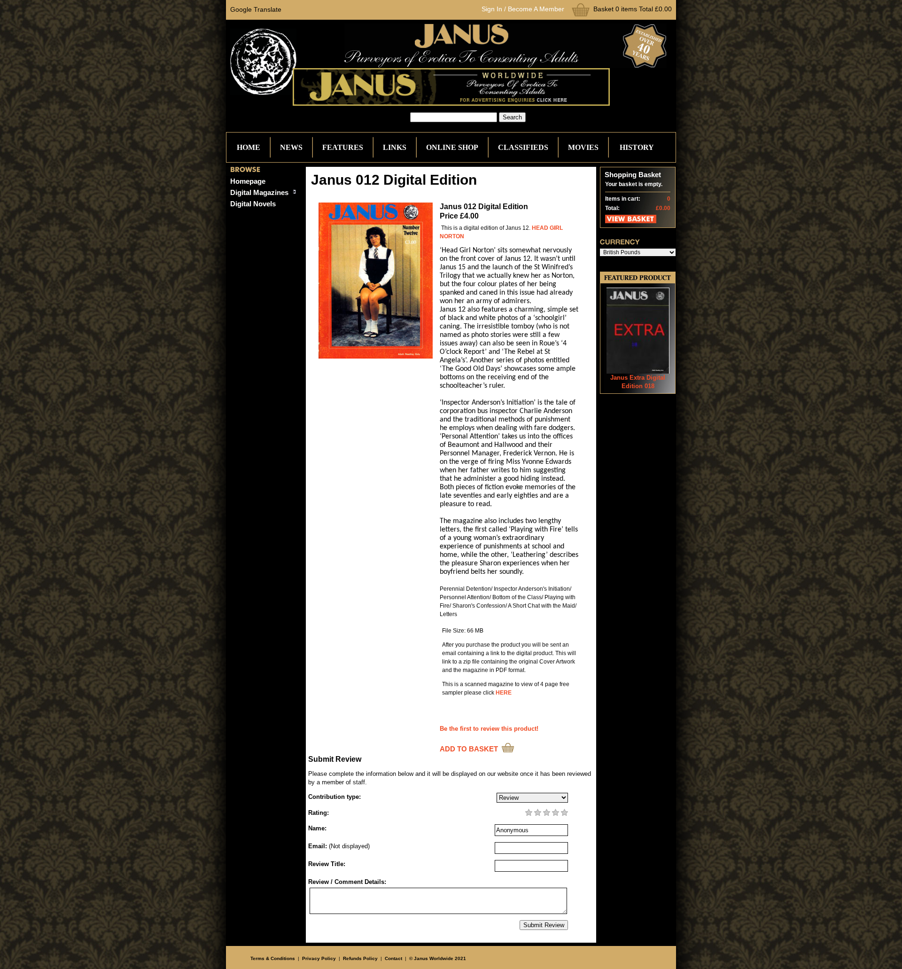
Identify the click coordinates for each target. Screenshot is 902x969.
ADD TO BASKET (469, 749)
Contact (393, 958)
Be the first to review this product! (489, 728)
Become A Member (536, 9)
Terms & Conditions (272, 958)
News (291, 147)
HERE (504, 692)
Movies (583, 147)
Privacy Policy (319, 958)
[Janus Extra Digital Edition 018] (638, 371)
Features (342, 147)
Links (394, 147)
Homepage (247, 181)
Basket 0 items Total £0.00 (632, 9)
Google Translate (255, 9)
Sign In (492, 9)
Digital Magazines (259, 192)
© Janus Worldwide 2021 (437, 958)
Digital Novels (253, 204)
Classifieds (523, 147)
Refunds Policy (360, 958)
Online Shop (452, 147)
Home (248, 147)
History (637, 147)
